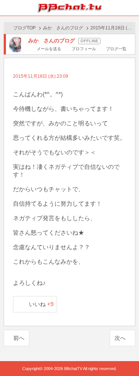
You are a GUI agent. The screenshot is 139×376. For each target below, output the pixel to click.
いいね (41, 304)
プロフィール (84, 48)
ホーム (8, 8)
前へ (18, 338)
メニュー (131, 8)
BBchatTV (69, 8)
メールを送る (49, 48)
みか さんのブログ (63, 27)
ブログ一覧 (116, 48)
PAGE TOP (126, 356)
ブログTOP (24, 27)
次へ (120, 338)
